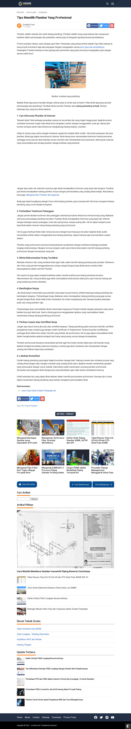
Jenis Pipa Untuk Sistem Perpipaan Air (38, 390)
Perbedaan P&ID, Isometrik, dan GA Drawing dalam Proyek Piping (53, 689)
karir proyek (25, 406)
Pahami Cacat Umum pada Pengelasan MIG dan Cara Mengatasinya (54, 700)
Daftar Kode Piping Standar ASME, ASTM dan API (77, 440)
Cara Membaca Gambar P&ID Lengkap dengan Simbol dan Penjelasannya (57, 669)
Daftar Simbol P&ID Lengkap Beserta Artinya (47, 598)
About (27, 717)
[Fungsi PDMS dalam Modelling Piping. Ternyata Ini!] (78, 457)
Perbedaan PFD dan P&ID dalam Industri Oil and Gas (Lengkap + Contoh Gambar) (60, 679)
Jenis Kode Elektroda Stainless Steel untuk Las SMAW (51, 588)
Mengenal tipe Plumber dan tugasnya (42, 195)
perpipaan (34, 406)
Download (56, 717)
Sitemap (45, 717)
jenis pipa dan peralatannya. (92, 47)
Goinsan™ (54, 725)
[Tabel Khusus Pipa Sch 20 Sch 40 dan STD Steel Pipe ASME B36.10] (102, 427)
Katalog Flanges (24, 645)
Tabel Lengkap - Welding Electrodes (33, 634)
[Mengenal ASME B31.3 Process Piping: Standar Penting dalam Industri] (53, 457)
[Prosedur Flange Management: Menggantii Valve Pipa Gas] (102, 457)
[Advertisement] (65, 166)
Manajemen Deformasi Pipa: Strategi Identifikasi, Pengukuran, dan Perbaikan (53, 443)
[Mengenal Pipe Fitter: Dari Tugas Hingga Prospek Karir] (28, 457)
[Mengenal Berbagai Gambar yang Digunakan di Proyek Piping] (28, 427)
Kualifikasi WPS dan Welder (29, 639)
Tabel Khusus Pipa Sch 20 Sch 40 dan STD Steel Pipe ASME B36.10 (102, 441)
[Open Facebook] (95, 717)
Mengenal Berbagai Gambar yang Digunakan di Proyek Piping (27, 441)
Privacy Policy (69, 717)
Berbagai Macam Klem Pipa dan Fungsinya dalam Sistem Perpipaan (57, 609)
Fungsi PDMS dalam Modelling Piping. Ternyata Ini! (76, 470)
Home (19, 717)
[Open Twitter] (101, 717)
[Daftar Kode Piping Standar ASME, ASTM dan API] (78, 427)
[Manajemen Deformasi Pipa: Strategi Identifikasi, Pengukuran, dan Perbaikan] (53, 427)
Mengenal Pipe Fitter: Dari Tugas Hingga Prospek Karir (27, 470)
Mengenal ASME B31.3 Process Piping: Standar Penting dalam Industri (53, 471)
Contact (36, 717)
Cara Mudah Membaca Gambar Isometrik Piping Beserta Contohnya (53, 571)
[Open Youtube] (112, 717)
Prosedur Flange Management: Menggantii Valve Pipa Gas (102, 471)
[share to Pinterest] (112, 25)
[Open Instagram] (106, 717)
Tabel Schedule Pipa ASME (29, 629)
